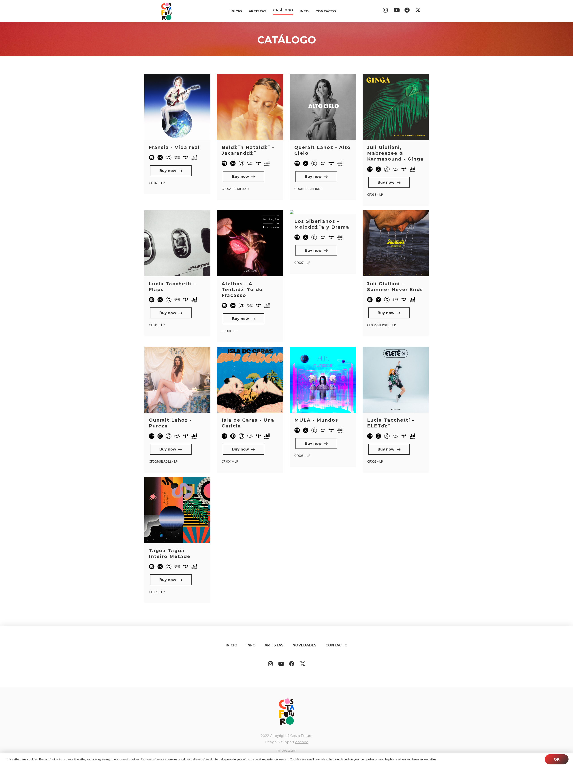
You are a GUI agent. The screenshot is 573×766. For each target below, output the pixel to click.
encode (301, 742)
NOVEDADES (304, 645)
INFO (304, 11)
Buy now (167, 171)
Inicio (236, 11)
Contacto (325, 11)
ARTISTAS (257, 11)
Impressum (286, 751)
